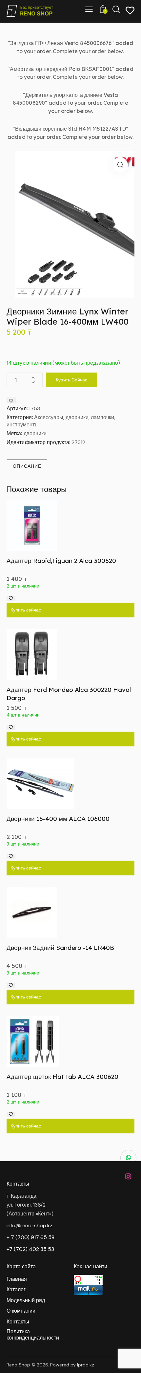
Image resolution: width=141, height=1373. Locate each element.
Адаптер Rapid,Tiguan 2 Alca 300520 (61, 561)
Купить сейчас (71, 380)
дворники (35, 433)
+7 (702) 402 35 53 (30, 1249)
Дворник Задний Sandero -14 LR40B (60, 948)
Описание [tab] (27, 466)
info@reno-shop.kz (29, 1225)
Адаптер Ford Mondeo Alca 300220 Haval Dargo (69, 694)
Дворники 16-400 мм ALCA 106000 (58, 819)
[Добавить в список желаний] (11, 400)
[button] (120, 165)
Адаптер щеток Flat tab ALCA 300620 (62, 1077)
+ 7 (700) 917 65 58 (30, 1237)
